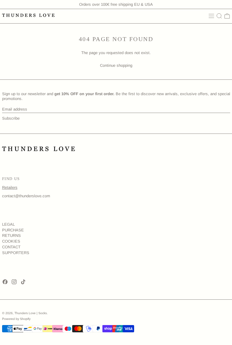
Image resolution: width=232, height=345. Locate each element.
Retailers (10, 187)
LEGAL (8, 224)
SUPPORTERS (15, 252)
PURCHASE (13, 230)
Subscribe (11, 118)
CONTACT (11, 247)
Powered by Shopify (16, 319)
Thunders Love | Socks (30, 313)
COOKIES (11, 241)
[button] (219, 16)
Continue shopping (116, 65)
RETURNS (11, 235)
